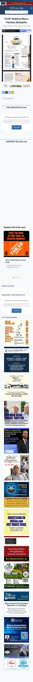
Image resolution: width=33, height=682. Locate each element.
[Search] (28, 290)
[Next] (27, 253)
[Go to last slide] (6, 253)
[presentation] (16, 244)
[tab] (13, 277)
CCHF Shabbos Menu (8, 98)
